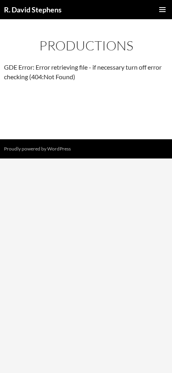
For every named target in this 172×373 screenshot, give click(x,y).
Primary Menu (162, 9)
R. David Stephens (33, 9)
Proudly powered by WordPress (37, 149)
